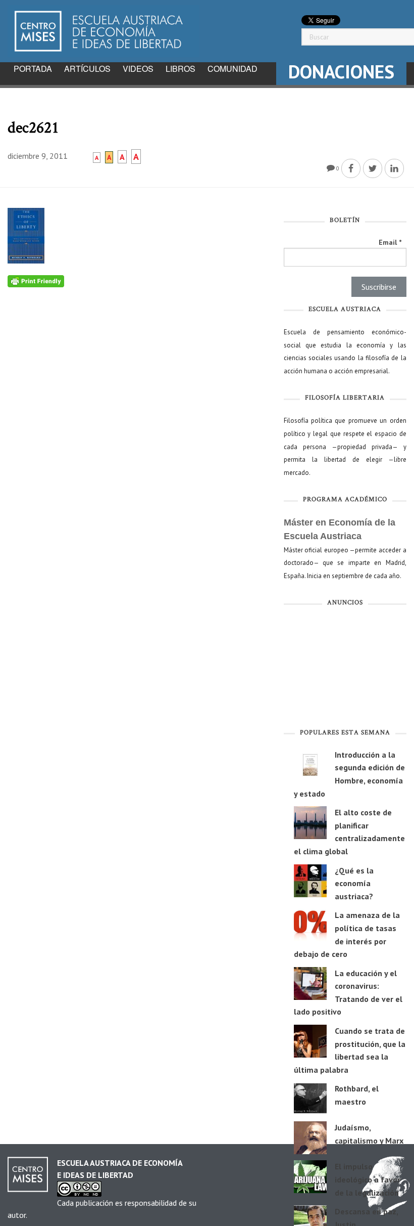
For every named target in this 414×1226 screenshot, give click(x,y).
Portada (33, 68)
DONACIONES (341, 71)
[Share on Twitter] (372, 168)
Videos (138, 68)
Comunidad (232, 68)
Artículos (87, 68)
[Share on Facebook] (350, 168)
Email (390, 242)
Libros (180, 68)
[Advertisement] (345, 669)
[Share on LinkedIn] (394, 168)
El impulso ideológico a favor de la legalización (367, 1179)
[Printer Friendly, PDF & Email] (36, 280)
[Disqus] (138, 413)
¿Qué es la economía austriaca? (354, 883)
